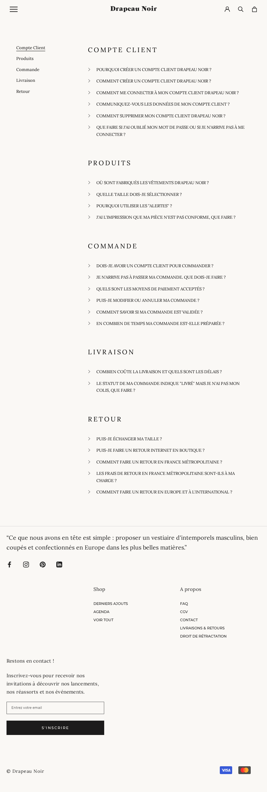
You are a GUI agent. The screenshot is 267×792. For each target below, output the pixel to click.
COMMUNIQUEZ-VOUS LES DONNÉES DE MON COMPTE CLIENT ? (163, 104)
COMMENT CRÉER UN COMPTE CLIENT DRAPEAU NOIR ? (153, 81)
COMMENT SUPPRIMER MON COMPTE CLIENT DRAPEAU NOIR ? (160, 116)
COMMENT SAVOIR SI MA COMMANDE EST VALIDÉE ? (149, 312)
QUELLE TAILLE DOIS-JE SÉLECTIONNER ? (139, 194)
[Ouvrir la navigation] (14, 9)
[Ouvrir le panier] (254, 9)
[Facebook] (9, 564)
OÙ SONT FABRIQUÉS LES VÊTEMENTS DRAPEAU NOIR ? (152, 182)
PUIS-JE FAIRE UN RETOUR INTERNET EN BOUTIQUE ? (150, 450)
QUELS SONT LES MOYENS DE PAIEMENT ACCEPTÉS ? (150, 289)
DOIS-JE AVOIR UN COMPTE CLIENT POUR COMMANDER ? (154, 266)
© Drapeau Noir (25, 771)
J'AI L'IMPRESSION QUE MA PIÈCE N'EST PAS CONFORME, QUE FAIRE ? (165, 217)
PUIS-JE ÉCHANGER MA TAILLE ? (129, 439)
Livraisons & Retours (202, 628)
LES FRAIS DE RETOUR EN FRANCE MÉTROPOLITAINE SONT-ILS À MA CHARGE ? (165, 477)
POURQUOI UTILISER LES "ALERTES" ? (134, 206)
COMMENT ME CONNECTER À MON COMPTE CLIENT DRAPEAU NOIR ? (167, 92)
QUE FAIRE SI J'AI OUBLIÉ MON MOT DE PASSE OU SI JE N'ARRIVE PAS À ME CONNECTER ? (170, 131)
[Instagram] (26, 564)
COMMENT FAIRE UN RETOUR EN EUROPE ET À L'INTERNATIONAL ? (164, 492)
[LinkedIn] (59, 564)
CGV (184, 611)
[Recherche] (241, 9)
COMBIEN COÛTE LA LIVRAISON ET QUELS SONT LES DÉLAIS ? (159, 371)
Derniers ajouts (110, 603)
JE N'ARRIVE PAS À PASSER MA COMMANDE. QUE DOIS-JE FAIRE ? (161, 277)
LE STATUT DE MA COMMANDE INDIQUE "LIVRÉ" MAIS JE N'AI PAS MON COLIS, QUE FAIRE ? (168, 387)
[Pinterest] (43, 564)
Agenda (101, 611)
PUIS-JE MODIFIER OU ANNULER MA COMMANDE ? (147, 300)
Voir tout (103, 620)
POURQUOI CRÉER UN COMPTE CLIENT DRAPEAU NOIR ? (153, 69)
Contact (189, 620)
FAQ (184, 603)
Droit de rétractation (203, 636)
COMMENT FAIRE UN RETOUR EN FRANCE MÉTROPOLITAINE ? (159, 462)
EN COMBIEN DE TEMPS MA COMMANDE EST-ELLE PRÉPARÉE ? (160, 323)
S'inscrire (55, 728)
